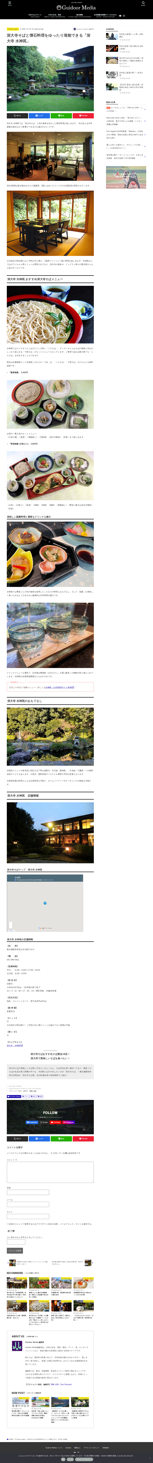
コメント (12, 1160)
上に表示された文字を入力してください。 (25, 1237)
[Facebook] (32, 1122)
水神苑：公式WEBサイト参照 (58, 687)
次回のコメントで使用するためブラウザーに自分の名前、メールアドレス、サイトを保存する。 (51, 1224)
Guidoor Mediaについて (54, 1448)
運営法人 (77, 1448)
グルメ (26, 1096)
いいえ (70, 1459)
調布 (40, 1096)
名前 (9, 1188)
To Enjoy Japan (13, 29)
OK (63, 1459)
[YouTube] (120, 16)
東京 (34, 1096)
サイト (10, 1212)
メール (10, 1200)
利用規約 (106, 1448)
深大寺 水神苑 (14, 1045)
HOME (11, 1439)
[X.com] (44, 1122)
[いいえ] (150, 1458)
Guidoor (68, 1448)
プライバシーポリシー (91, 1448)
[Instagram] (124, 16)
